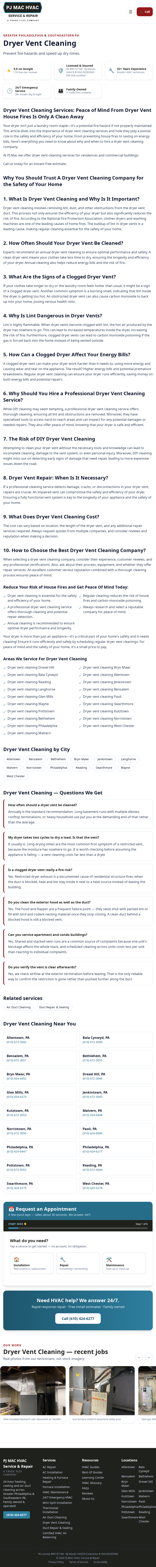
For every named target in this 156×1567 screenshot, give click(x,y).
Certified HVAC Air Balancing (55, 1535)
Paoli (142, 1501)
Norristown (34, 768)
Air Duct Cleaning (19, 1007)
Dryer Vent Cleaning (56, 1522)
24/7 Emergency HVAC (58, 1497)
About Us (88, 1499)
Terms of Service (78, 1562)
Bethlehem (58, 759)
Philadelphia (58, 768)
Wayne (125, 768)
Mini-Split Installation (57, 1503)
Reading (81, 768)
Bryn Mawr (81, 759)
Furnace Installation (56, 1487)
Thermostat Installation (50, 1510)
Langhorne (128, 759)
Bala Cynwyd (144, 1469)
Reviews (87, 1493)
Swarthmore (104, 768)
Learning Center (93, 1477)
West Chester (16, 776)
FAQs (85, 1488)
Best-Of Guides (92, 1472)
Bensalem (35, 759)
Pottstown (128, 1512)
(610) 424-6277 (16, 1515)
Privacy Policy (56, 1562)
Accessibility (100, 1562)
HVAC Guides (91, 1467)
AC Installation (53, 1472)
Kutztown (127, 1496)
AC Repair (49, 1467)
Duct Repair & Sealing (54, 1007)
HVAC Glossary (92, 1483)
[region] (78, 1395)
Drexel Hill (146, 1482)
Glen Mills (128, 1491)
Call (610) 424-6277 (78, 1318)
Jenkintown (105, 759)
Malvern (12, 768)
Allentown (13, 759)
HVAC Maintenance (55, 1492)
